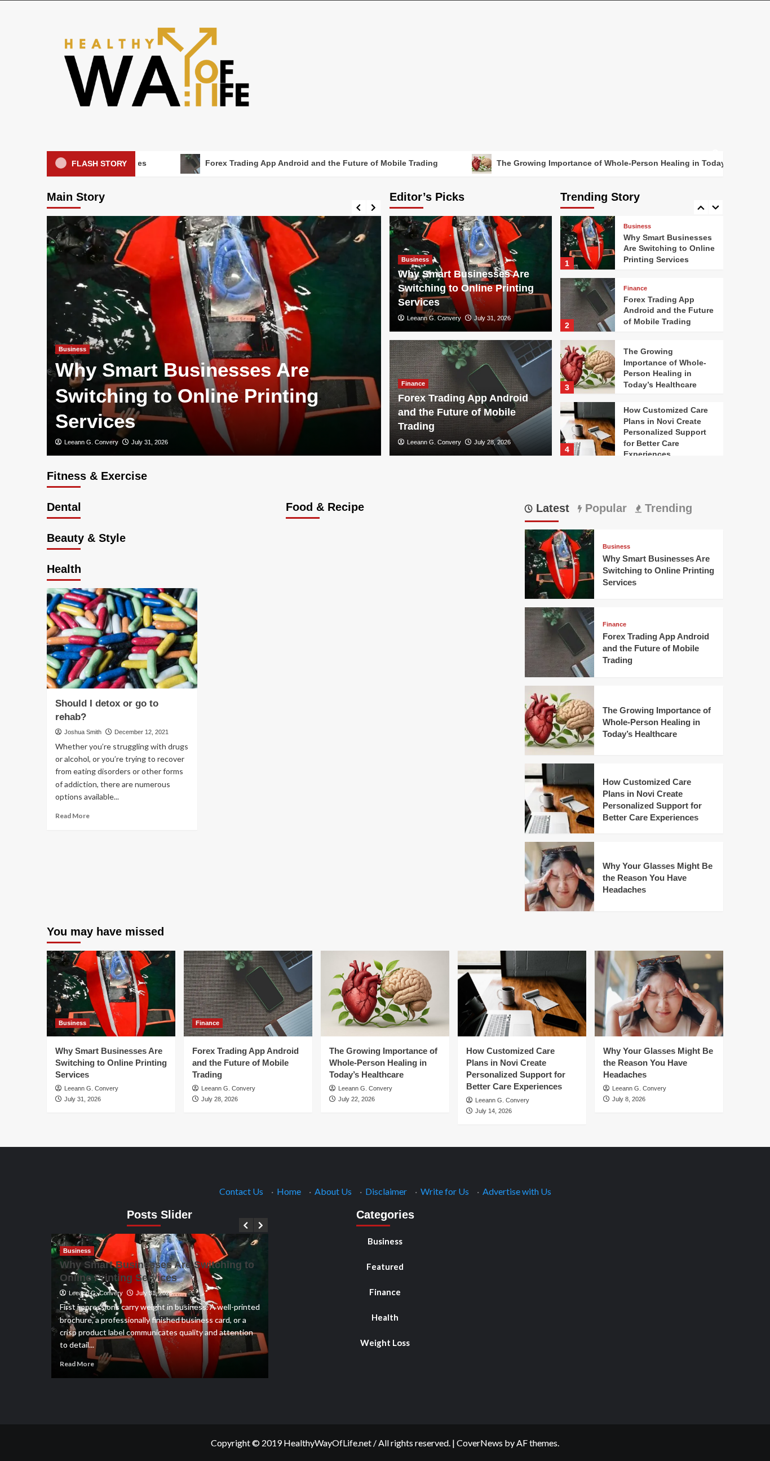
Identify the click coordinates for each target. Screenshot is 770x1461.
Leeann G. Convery (91, 442)
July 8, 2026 (628, 1099)
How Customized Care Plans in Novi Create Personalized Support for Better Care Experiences (665, 431)
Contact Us (241, 1191)
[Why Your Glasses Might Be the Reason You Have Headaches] (559, 874)
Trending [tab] (666, 508)
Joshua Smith (82, 732)
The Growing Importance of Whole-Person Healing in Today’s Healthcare (579, 162)
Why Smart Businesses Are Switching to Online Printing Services (186, 395)
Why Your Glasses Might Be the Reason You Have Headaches (658, 877)
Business (72, 349)
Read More (72, 815)
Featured (385, 1266)
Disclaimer (386, 1191)
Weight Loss (385, 1343)
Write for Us (445, 1191)
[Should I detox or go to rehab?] (122, 638)
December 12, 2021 (141, 732)
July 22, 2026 (356, 1099)
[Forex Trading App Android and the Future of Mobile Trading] (587, 305)
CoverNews (480, 1442)
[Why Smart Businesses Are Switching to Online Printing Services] (587, 243)
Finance (413, 383)
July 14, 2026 (493, 1110)
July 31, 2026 (149, 442)
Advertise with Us (517, 1191)
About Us (333, 1191)
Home (289, 1191)
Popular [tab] (604, 508)
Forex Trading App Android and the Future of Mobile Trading (264, 162)
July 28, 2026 (492, 442)
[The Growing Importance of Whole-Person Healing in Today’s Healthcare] (587, 367)
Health (385, 1317)
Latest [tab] (551, 508)
